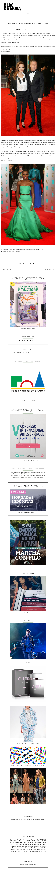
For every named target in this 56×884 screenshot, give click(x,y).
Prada (28, 849)
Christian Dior (14, 849)
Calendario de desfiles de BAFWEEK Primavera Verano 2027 (28, 765)
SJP (21, 842)
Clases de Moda (19, 873)
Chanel (12, 844)
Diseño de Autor (28, 842)
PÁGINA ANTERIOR (6, 269)
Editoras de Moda (28, 844)
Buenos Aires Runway (38, 849)
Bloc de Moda (7, 873)
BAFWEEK (41, 840)
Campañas (30, 846)
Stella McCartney (15, 848)
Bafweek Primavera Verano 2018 (16, 853)
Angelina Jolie (4, 140)
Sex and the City (21, 846)
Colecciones (18, 844)
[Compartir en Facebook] (27, 29)
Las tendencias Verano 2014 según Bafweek (28, 805)
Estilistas (22, 849)
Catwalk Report (35, 848)
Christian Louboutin (40, 846)
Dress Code (14, 842)
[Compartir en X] (25, 29)
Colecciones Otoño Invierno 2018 (37, 851)
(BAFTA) (24, 33)
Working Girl (38, 844)
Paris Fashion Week (40, 842)
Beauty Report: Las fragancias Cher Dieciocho (28, 703)
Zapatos (13, 840)
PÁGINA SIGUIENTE (49, 269)
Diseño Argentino (23, 840)
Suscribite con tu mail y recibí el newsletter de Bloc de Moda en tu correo (28, 819)
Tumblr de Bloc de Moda (9, 249)
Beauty (33, 840)
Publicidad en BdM (30, 873)
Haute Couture (25, 848)
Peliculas (43, 848)
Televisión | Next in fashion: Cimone (28, 743)
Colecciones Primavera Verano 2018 (19, 851)
